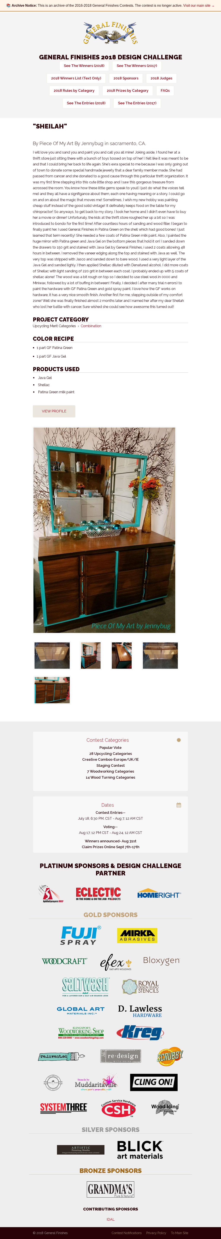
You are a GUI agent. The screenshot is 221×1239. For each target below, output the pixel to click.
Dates (107, 805)
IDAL (111, 1219)
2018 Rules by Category (74, 91)
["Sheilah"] (52, 655)
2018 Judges (161, 78)
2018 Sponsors (126, 78)
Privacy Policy (156, 1233)
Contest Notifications (127, 1233)
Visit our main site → (199, 5)
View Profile (54, 411)
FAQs (165, 91)
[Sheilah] (110, 530)
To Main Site (179, 1233)
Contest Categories (108, 740)
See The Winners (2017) (137, 66)
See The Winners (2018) (84, 66)
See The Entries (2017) (137, 103)
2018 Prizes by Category (127, 91)
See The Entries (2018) (86, 103)
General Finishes (110, 33)
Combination (91, 326)
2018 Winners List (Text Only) (76, 78)
